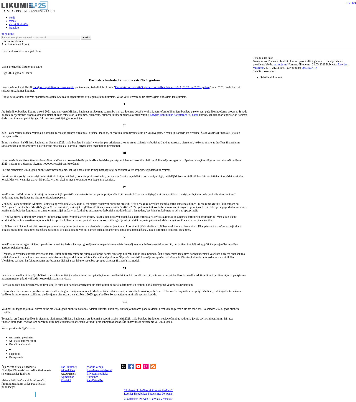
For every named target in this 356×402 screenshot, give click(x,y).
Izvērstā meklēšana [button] (12, 41)
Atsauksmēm (68, 373)
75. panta (193, 114)
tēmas (12, 20)
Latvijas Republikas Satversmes (51, 87)
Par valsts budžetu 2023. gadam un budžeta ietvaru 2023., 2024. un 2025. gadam (162, 87)
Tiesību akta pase (263, 57)
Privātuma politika (97, 373)
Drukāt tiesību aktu (20, 344)
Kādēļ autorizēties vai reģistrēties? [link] (21, 51)
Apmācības (67, 376)
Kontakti (66, 380)
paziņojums (280, 64)
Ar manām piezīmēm (21, 337)
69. (72, 87)
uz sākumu (7, 33)
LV (348, 2)
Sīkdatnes (92, 376)
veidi (12, 17)
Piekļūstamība (95, 380)
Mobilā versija (95, 366)
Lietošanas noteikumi (99, 370)
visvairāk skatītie (18, 24)
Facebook (14, 353)
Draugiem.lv (16, 357)
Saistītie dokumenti (264, 71)
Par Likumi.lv (69, 366)
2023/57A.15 (309, 67)
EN (354, 2)
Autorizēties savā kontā (15, 44)
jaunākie (14, 27)
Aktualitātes (68, 370)
